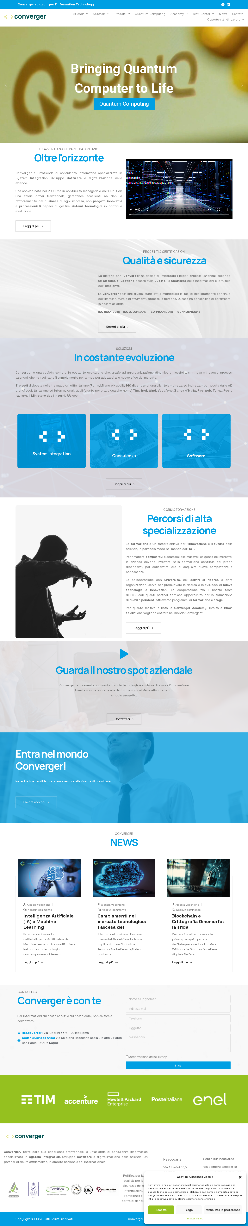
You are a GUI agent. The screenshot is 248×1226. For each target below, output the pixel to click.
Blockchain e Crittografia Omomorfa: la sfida (198, 921)
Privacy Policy (195, 1218)
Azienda (78, 14)
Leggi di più (31, 962)
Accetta (161, 1210)
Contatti (238, 14)
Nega (189, 1210)
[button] (240, 1177)
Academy (177, 14)
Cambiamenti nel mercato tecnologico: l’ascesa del (122, 921)
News (223, 14)
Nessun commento (39, 909)
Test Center (201, 14)
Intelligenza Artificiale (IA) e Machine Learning (48, 921)
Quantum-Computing (150, 14)
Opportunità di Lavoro (223, 19)
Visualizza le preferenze (223, 1210)
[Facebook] (223, 4)
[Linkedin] (228, 4)
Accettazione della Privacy (148, 1057)
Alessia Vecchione (38, 904)
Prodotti (120, 14)
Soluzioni (99, 14)
